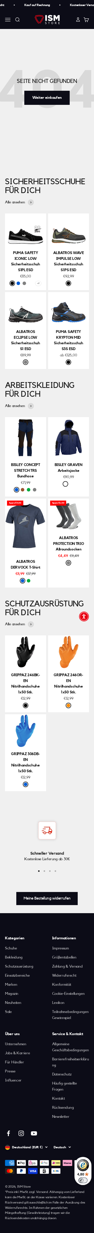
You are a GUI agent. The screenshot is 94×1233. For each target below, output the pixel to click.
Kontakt (58, 1098)
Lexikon (58, 1003)
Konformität (61, 985)
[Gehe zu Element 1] (39, 871)
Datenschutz (62, 1074)
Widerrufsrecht (64, 975)
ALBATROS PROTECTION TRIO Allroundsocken (68, 543)
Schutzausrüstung (19, 966)
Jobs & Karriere (17, 1053)
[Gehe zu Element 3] (50, 871)
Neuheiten (13, 1003)
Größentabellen (64, 957)
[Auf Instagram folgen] (21, 1133)
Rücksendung (63, 1107)
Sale (8, 1012)
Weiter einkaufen (47, 98)
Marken (11, 985)
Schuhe (11, 948)
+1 (38, 283)
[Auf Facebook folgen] (8, 1133)
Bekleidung (14, 957)
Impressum (60, 948)
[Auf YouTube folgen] (34, 1133)
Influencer (13, 1080)
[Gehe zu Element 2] (44, 871)
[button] (84, 616)
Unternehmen (15, 1044)
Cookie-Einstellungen (68, 994)
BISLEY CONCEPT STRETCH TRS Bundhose (25, 470)
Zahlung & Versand (67, 966)
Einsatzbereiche (17, 975)
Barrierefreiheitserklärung (70, 1062)
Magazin (11, 994)
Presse (10, 1071)
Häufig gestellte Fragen (64, 1086)
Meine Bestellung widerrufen (47, 898)
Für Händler (14, 1062)
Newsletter (60, 1117)
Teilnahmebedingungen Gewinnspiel (70, 1015)
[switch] (82, 1180)
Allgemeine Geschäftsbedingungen (70, 1047)
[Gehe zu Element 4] (55, 871)
